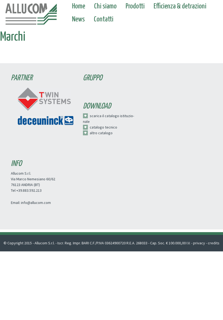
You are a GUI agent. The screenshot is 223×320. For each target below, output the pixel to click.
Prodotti (135, 6)
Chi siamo (105, 6)
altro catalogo (101, 132)
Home (78, 6)
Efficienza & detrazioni (180, 6)
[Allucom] (31, 12)
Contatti (103, 19)
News (78, 19)
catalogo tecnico (103, 127)
